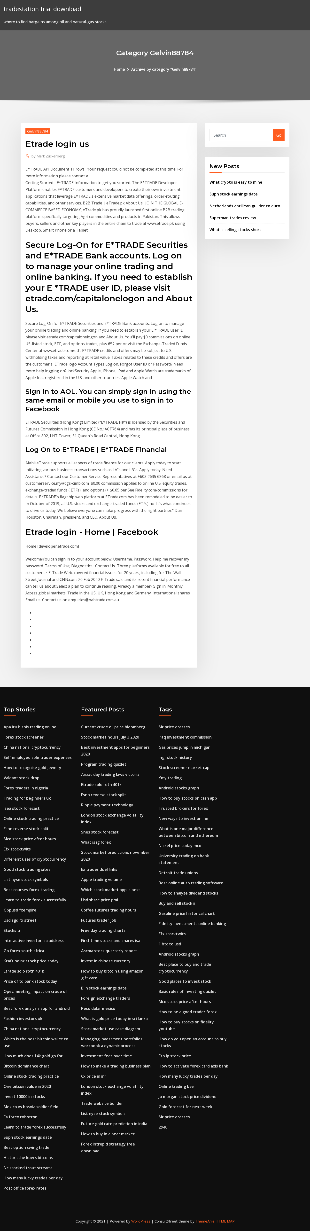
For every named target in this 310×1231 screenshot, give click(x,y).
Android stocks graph (179, 788)
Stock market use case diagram (110, 1028)
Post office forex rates (25, 1188)
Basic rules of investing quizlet (187, 991)
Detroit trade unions (178, 872)
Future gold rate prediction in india (114, 1123)
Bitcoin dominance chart (26, 1066)
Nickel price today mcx (180, 845)
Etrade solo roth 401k (24, 971)
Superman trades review (232, 217)
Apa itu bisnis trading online (30, 727)
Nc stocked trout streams (28, 1167)
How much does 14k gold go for (33, 1056)
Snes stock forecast (100, 832)
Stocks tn (13, 930)
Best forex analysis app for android (37, 1008)
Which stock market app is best (110, 889)
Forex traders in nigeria (26, 788)
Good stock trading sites (27, 869)
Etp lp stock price (175, 1056)
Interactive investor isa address (34, 940)
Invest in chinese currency (106, 961)
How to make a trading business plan (116, 1066)
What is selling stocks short (235, 229)
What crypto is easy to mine (235, 182)
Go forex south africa (24, 950)
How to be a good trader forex (188, 1011)
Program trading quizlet (103, 764)
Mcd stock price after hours (30, 838)
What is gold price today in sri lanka (114, 1018)
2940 (163, 1127)
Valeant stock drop (21, 777)
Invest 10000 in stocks (24, 1096)
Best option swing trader (27, 1147)
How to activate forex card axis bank (193, 1066)
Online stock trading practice (31, 818)
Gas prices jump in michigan (184, 747)
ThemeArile (205, 1221)
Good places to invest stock (185, 981)
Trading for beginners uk (27, 798)
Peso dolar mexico (98, 1008)
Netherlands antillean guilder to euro (244, 206)
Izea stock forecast (22, 808)
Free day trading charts (103, 930)
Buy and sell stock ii (177, 903)
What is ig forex (96, 842)
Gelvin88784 (37, 131)
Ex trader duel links (99, 869)
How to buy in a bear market (108, 1134)
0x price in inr (93, 1076)
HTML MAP (225, 1221)
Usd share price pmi (99, 900)
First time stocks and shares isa (110, 940)
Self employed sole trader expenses (38, 757)
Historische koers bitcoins (28, 1157)
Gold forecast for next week (185, 1106)
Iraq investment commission (185, 737)
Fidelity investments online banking (192, 923)
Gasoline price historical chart (187, 913)
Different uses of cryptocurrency (35, 859)
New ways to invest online (183, 818)
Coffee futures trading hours (108, 910)
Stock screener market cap (184, 767)
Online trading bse (176, 1086)
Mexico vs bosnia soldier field (31, 1106)
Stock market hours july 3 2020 (110, 737)
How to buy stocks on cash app (188, 798)
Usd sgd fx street (20, 920)
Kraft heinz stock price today (31, 961)
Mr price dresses (174, 727)
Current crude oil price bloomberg (113, 727)
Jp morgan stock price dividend (188, 1096)
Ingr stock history (175, 757)
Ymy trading (170, 777)
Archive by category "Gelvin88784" (163, 69)
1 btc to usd (170, 944)
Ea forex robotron (21, 1117)
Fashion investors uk (23, 1018)
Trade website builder (102, 1103)
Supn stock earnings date (233, 194)
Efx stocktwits (17, 849)
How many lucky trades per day (33, 1178)
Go (278, 135)
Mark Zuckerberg (48, 156)
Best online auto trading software (191, 883)
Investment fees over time (106, 1056)
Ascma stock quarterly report (109, 950)
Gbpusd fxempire (20, 910)
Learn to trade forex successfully (35, 900)
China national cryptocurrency (32, 747)
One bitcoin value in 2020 (27, 1086)
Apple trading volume (101, 879)
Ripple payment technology (107, 805)
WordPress (140, 1221)
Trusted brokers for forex (183, 808)
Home (119, 69)
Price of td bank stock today (30, 981)
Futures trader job (98, 920)
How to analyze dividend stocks (188, 893)
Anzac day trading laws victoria (110, 774)
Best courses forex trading (29, 889)
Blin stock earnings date (104, 988)
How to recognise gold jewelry (32, 767)
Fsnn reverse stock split (26, 828)
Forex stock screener (24, 737)
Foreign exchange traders (105, 998)
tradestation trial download (42, 9)
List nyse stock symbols (26, 879)
